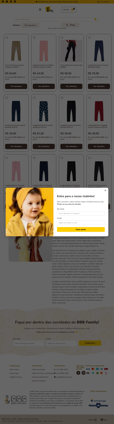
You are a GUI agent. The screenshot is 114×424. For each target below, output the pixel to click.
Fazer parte (81, 229)
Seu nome (60, 209)
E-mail (59, 218)
